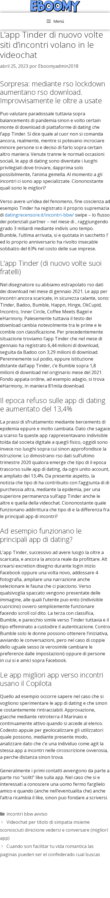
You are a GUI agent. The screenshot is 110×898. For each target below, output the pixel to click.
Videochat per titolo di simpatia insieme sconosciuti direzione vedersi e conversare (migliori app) (54, 830)
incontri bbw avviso (26, 814)
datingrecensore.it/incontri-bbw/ (39, 215)
